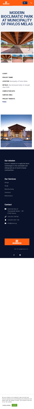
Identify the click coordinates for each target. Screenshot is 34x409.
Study (6, 186)
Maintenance (9, 196)
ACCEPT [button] (14, 405)
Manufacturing (9, 189)
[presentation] (29, 131)
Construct (8, 192)
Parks (4, 102)
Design (7, 182)
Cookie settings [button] (6, 405)
